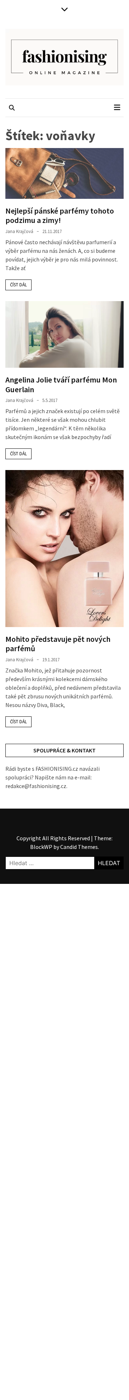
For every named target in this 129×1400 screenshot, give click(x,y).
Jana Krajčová (19, 231)
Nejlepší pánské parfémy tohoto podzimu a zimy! (59, 215)
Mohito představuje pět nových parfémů (57, 643)
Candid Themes (79, 846)
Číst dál (18, 285)
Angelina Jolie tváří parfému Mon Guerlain (61, 384)
